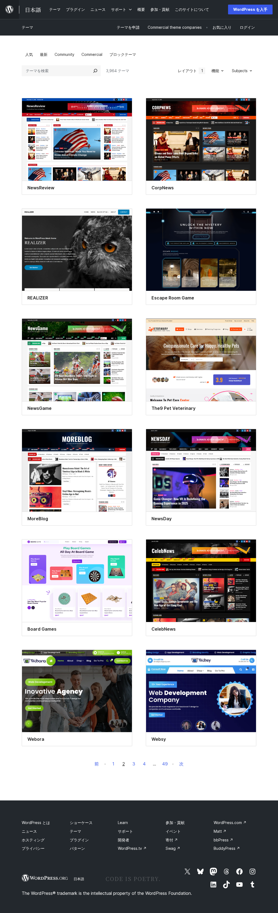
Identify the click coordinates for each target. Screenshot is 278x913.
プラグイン (79, 840)
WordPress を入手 (250, 9)
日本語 (79, 879)
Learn (123, 822)
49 (165, 764)
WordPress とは (36, 822)
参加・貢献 (175, 822)
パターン (77, 848)
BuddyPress (227, 848)
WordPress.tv (132, 848)
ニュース (29, 831)
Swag (173, 848)
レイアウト (190, 70)
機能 (215, 70)
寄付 (172, 840)
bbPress (223, 840)
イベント (173, 831)
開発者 (123, 840)
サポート (125, 831)
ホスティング (33, 840)
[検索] (95, 70)
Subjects (240, 70)
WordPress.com (230, 822)
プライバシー (33, 848)
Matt (220, 831)
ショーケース (81, 822)
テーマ (27, 27)
